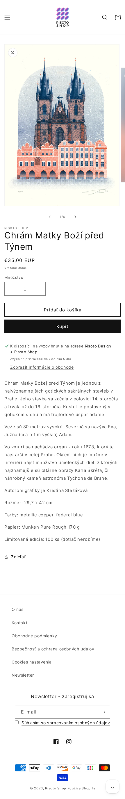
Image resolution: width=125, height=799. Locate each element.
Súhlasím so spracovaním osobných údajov (66, 722)
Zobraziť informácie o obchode (42, 367)
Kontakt (19, 622)
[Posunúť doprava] (75, 217)
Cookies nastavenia (32, 661)
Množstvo (13, 277)
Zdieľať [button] (18, 556)
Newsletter (23, 675)
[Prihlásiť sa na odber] (103, 712)
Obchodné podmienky (34, 635)
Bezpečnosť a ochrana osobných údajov (53, 648)
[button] (7, 17)
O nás (18, 609)
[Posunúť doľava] (49, 217)
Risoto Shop (55, 788)
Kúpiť (62, 326)
